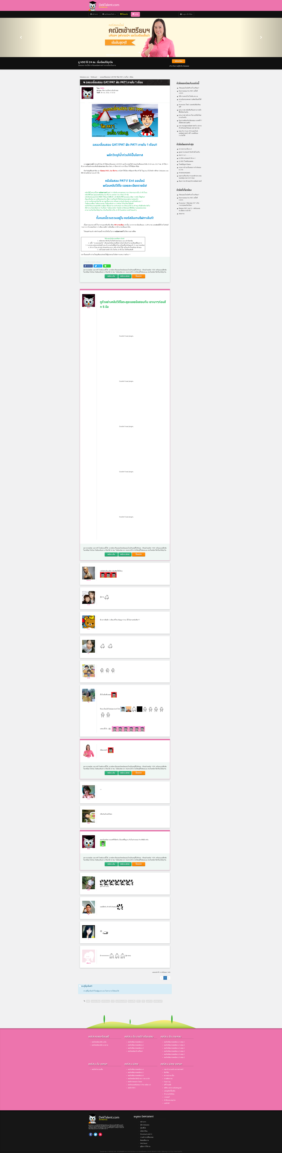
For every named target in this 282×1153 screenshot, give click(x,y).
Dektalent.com (84, 77)
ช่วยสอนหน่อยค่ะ (184, 173)
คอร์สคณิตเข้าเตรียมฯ (135, 1051)
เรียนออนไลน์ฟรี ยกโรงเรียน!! (189, 88)
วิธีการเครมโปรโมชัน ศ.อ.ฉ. (188, 96)
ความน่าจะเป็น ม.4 (185, 149)
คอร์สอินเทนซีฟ (121, 1001)
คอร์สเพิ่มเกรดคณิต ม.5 (136, 1072)
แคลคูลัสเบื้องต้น (169, 1091)
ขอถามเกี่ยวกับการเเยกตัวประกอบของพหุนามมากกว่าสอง (190, 177)
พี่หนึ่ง (102, 88)
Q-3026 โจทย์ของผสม (186, 161)
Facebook (89, 265)
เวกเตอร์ (167, 1097)
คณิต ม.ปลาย (124, 276)
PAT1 (133, 144)
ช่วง (157, 225)
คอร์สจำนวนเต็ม (97, 1069)
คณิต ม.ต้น (111, 276)
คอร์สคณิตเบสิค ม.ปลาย (100, 1045)
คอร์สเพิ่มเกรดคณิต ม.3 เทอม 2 (174, 1057)
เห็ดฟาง (88, 963)
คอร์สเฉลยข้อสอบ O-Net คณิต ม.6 (139, 1085)
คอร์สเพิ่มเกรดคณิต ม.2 (136, 1045)
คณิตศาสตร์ (119, 231)
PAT (143, 1001)
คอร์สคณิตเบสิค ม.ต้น (99, 1042)
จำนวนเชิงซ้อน (169, 1094)
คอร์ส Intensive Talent (135, 1081)
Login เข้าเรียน (187, 14)
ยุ (88, 938)
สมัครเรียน (178, 61)
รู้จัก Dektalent (144, 1125)
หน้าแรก (96, 14)
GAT (112, 1001)
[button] (21, 37)
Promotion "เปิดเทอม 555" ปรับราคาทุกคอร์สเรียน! (189, 204)
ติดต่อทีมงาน (144, 1140)
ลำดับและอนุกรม (169, 1100)
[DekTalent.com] (92, 5)
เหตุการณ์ (89, 164)
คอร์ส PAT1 (131, 1088)
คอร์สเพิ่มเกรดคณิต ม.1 (136, 1042)
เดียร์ (88, 890)
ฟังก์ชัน (166, 1072)
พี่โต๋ (88, 757)
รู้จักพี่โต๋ (143, 1128)
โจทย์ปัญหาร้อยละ (185, 164)
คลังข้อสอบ (105, 1001)
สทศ (88, 1001)
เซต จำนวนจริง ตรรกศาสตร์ (173, 1069)
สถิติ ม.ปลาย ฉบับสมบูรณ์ (172, 1088)
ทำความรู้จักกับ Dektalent (181, 66)
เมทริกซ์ (166, 1103)
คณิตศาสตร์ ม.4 (104, 192)
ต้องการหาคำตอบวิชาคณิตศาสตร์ (190, 181)
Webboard (94, 77)
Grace (88, 798)
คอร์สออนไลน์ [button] (109, 14)
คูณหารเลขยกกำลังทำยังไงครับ (189, 152)
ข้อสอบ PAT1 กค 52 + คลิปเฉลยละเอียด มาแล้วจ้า (189, 209)
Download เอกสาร (146, 1134)
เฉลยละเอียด (95, 1001)
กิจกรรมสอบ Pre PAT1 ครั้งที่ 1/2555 (188, 92)
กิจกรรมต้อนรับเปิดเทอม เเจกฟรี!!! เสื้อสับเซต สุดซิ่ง (190, 122)
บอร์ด (136, 14)
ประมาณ (102, 166)
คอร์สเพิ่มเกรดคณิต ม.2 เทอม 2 (174, 1051)
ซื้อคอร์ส (125, 14)
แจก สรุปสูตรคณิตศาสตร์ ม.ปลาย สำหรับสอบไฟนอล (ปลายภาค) (190, 127)
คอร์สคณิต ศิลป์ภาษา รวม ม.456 (139, 1078)
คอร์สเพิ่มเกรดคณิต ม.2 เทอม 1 (174, 1048)
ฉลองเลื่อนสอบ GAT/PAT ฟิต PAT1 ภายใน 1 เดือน (116, 77)
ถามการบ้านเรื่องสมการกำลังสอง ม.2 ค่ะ (190, 168)
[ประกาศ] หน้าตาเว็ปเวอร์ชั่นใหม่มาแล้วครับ (190, 116)
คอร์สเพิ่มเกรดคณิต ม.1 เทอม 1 (174, 1042)
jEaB (88, 604)
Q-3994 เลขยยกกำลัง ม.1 (187, 158)
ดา (88, 653)
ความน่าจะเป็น (169, 1075)
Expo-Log (167, 1081)
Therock (88, 580)
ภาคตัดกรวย (168, 1078)
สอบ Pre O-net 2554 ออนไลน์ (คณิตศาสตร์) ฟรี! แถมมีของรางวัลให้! (188, 133)
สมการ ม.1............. (185, 155)
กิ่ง (88, 702)
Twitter (99, 265)
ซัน (88, 914)
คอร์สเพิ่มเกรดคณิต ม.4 (136, 1069)
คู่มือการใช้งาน (145, 1146)
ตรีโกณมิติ (167, 1085)
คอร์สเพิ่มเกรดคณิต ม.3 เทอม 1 (174, 1054)
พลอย (88, 678)
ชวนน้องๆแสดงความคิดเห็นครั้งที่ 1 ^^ (190, 100)
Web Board (143, 1143)
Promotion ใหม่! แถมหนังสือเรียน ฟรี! (190, 106)
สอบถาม (181, 213)
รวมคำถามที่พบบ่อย (146, 1137)
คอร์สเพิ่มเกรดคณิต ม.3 (136, 1048)
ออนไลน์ (149, 1001)
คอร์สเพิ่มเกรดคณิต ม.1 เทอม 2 (174, 1045)
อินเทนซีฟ (131, 1001)
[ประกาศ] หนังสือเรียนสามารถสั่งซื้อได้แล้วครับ (190, 111)
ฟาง (88, 629)
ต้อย (88, 823)
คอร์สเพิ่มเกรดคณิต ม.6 (136, 1075)
